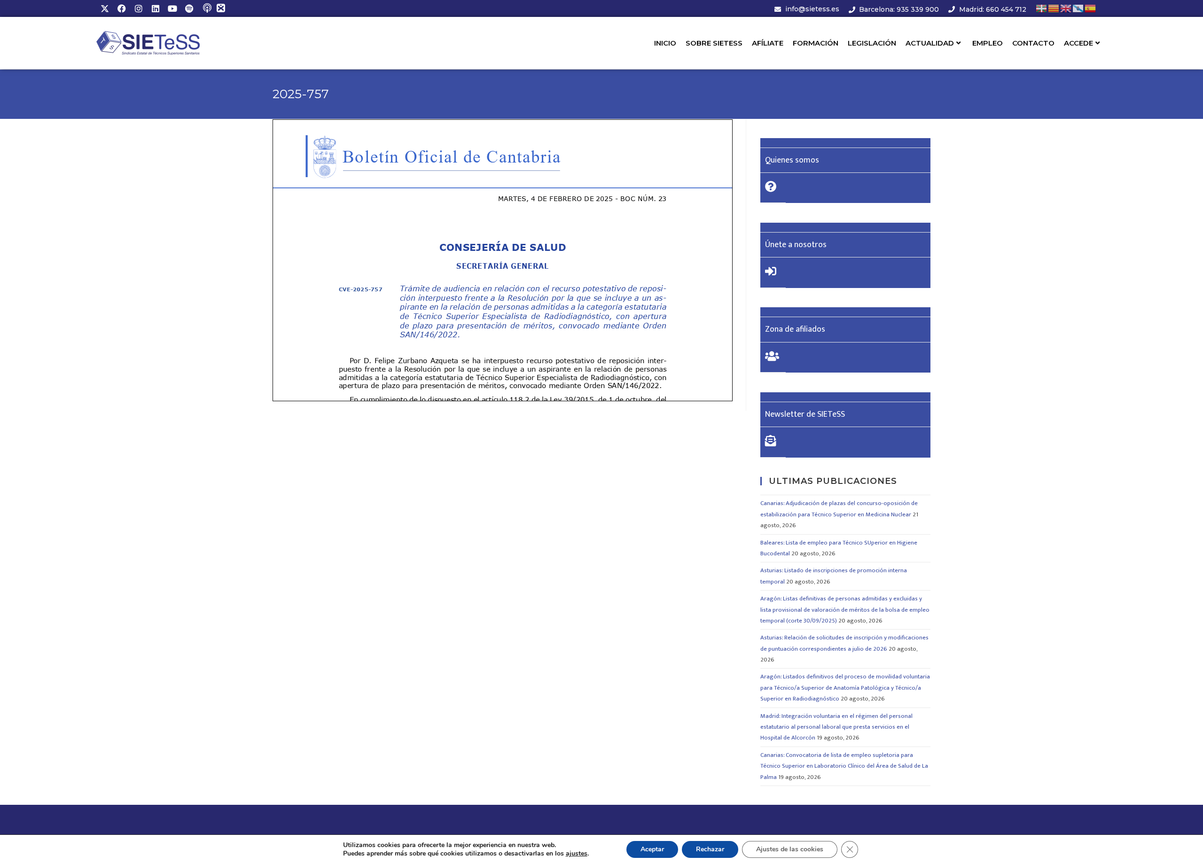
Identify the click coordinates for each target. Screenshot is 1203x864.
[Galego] (1078, 8)
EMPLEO (987, 43)
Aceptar (652, 849)
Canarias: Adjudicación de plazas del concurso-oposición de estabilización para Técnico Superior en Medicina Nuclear (839, 508)
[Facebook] (121, 8)
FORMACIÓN (815, 43)
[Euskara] (1042, 8)
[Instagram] (138, 8)
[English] (1066, 8)
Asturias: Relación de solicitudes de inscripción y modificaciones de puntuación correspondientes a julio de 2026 (844, 643)
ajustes (576, 853)
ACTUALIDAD (930, 43)
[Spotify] (189, 8)
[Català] (1054, 8)
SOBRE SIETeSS (714, 43)
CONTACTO (1033, 43)
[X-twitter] (104, 8)
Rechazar (710, 849)
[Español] (1091, 8)
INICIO (665, 43)
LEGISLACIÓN (872, 43)
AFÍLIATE (767, 43)
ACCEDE (1078, 43)
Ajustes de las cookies (789, 849)
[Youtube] (172, 8)
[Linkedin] (155, 8)
